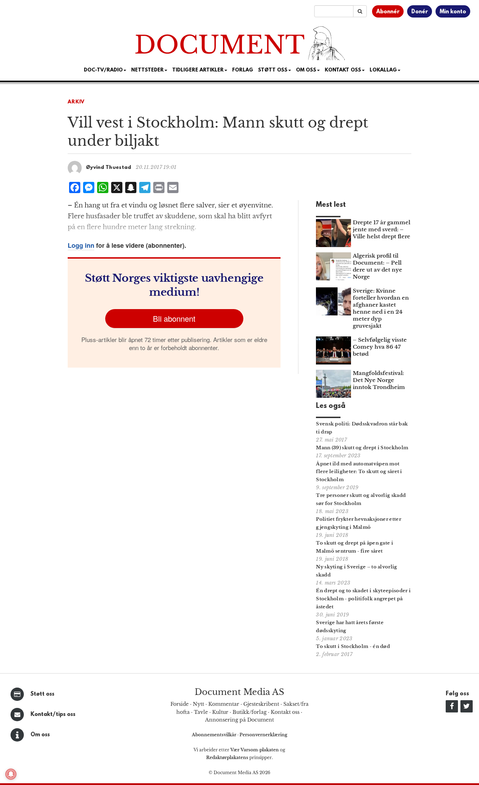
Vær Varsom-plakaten (254, 749)
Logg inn (81, 245)
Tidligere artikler (198, 70)
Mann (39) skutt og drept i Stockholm (362, 448)
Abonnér (387, 12)
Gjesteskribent (261, 704)
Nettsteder (147, 70)
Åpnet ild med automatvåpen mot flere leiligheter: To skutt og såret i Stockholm (359, 472)
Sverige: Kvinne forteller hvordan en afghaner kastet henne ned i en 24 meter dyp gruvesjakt (381, 308)
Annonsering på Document (239, 720)
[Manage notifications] (10, 774)
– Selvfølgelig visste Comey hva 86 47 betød (380, 346)
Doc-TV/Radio (103, 70)
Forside (179, 704)
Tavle (201, 712)
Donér (419, 12)
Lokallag (383, 70)
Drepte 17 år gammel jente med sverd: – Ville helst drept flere (381, 229)
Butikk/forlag (249, 712)
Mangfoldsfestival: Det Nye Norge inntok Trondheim (379, 380)
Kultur (220, 712)
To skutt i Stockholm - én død (353, 646)
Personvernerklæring (263, 734)
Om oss (40, 735)
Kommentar (223, 704)
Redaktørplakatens (227, 757)
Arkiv (76, 102)
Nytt (198, 704)
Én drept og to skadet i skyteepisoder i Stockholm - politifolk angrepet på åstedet (363, 599)
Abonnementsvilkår (214, 734)
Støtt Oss (273, 70)
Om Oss (306, 70)
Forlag (242, 70)
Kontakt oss (343, 70)
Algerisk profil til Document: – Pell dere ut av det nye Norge (377, 266)
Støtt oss (42, 694)
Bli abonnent (174, 318)
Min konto (453, 12)
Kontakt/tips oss (53, 714)
